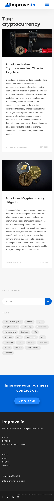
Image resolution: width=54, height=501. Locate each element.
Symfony (8, 337)
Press (5, 455)
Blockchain (41, 327)
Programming (33, 348)
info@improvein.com (14, 481)
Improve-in (13, 422)
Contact (6, 465)
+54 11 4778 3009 (11, 476)
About (5, 437)
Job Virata (14, 262)
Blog (4, 458)
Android (18, 348)
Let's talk (27, 401)
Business (24, 332)
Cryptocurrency (10, 327)
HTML (20, 342)
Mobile (7, 348)
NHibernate (31, 337)
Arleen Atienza (17, 147)
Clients (5, 462)
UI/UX (40, 322)
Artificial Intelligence (12, 322)
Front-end (8, 342)
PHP (19, 337)
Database (43, 342)
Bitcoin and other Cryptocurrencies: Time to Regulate (24, 68)
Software (8, 353)
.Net (42, 337)
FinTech (6, 441)
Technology (27, 327)
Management (10, 332)
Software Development (14, 445)
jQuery (31, 342)
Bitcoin (29, 322)
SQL (35, 332)
